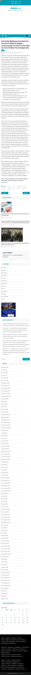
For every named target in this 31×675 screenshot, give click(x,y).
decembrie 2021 (6, 514)
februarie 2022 (6, 509)
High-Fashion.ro (12, 643)
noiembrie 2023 (6, 454)
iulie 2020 (5, 559)
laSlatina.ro (8, 667)
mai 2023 (5, 469)
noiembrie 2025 (6, 391)
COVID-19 (5, 275)
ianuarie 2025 (6, 417)
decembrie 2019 (6, 577)
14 (19, 617)
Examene (5, 283)
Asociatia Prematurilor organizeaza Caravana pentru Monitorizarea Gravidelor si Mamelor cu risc (27, 193)
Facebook (5, 182)
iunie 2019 (5, 593)
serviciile (9, 189)
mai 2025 (5, 406)
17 (2, 620)
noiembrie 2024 (6, 422)
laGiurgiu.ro (26, 650)
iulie (9, 188)
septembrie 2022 (7, 490)
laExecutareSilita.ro (11, 641)
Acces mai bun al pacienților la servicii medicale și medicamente (5, 193)
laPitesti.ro (9, 654)
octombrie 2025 (6, 393)
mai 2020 (5, 564)
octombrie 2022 (6, 488)
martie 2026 (5, 380)
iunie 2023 (5, 467)
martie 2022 (5, 506)
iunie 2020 (5, 561)
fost (25, 186)
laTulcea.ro (18, 669)
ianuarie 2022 (6, 512)
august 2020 (6, 556)
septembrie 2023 (7, 459)
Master (4, 293)
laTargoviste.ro (20, 667)
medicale (18, 188)
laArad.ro (3, 663)
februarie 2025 (6, 414)
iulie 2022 (5, 496)
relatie (3, 189)
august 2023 (6, 462)
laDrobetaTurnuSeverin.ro (17, 656)
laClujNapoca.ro (18, 647)
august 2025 (6, 398)
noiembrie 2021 (6, 517)
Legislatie (5, 291)
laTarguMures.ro (11, 669)
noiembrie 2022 (6, 485)
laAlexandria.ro (16, 661)
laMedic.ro (8, 638)
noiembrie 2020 (6, 548)
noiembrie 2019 (6, 580)
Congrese (5, 272)
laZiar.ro (11, 639)
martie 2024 (5, 443)
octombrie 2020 (6, 551)
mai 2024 (5, 438)
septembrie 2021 (7, 522)
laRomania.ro (4, 647)
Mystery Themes (20, 673)
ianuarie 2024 (6, 448)
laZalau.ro (23, 669)
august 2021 (6, 525)
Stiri (3, 50)
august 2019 (6, 588)
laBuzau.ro (3, 650)
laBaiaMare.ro (15, 663)
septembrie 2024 (7, 427)
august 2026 (6, 367)
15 (23, 617)
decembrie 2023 (6, 451)
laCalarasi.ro (9, 650)
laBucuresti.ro (11, 647)
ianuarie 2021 (6, 543)
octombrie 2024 (6, 425)
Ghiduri (4, 286)
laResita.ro (15, 665)
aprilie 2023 (5, 472)
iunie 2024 (5, 435)
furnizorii (4, 188)
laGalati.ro (9, 649)
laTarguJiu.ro (4, 669)
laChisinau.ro (19, 641)
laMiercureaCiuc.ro (5, 652)
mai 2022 (5, 501)
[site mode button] (25, 35)
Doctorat (5, 280)
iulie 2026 (5, 370)
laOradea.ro (4, 654)
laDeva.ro (15, 650)
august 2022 (6, 493)
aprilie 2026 (5, 377)
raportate (24, 188)
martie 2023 (5, 475)
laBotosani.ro (4, 665)
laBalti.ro (24, 641)
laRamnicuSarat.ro (17, 654)
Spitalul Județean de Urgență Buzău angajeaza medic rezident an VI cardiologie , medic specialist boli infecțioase (16, 324)
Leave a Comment (19, 52)
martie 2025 (5, 412)
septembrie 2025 (7, 396)
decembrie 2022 (6, 483)
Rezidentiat (5, 296)
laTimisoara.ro (21, 649)
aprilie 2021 (5, 535)
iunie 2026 (5, 372)
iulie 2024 (5, 433)
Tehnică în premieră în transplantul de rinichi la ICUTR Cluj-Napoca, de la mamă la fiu (15, 244)
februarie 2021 (6, 540)
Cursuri (4, 278)
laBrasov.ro (3, 660)
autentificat (11, 255)
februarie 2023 (6, 477)
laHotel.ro (19, 638)
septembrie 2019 (7, 585)
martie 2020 (5, 569)
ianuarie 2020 (6, 575)
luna (13, 188)
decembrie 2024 (6, 419)
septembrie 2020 (7, 554)
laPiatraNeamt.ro (5, 643)
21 (19, 620)
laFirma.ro (15, 639)
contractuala (19, 186)
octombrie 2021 (6, 519)
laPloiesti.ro (15, 649)
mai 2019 (5, 596)
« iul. (2, 628)
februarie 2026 (6, 383)
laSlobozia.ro (14, 667)
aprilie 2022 (5, 504)
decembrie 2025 (6, 388)
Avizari (4, 270)
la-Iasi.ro (9, 660)
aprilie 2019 (5, 598)
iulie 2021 (5, 527)
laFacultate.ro (22, 639)
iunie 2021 (5, 530)
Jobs (4, 288)
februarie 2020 (6, 572)
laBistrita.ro (21, 663)
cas (13, 186)
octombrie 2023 (6, 456)
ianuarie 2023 (6, 480)
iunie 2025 (5, 404)
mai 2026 (5, 375)
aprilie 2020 (5, 567)
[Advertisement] (15, 25)
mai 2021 (5, 533)
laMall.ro (7, 639)
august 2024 (6, 430)
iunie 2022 (5, 498)
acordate (9, 186)
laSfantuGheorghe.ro (16, 660)
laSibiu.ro (3, 667)
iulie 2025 (5, 401)
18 (6, 620)
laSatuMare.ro (21, 665)
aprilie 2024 (5, 441)
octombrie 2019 (6, 583)
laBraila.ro (10, 665)
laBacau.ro (8, 663)
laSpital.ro (14, 638)
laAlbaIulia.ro (9, 661)
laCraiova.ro (4, 649)
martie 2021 (5, 538)
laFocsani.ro (19, 650)
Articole (4, 267)
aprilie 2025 (5, 409)
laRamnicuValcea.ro (5, 656)
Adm (12, 52)
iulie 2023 (5, 464)
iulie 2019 (5, 590)
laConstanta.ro (26, 647)
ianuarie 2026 (6, 385)
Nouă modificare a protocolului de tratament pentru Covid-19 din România (15, 214)
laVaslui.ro (4, 661)
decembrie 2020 (6, 546)
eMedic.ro (15, 8)
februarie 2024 (6, 446)
